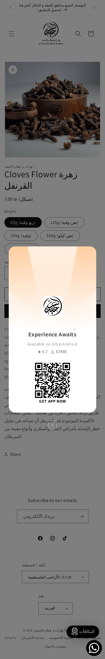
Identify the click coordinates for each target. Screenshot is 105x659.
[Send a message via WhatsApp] (94, 648)
